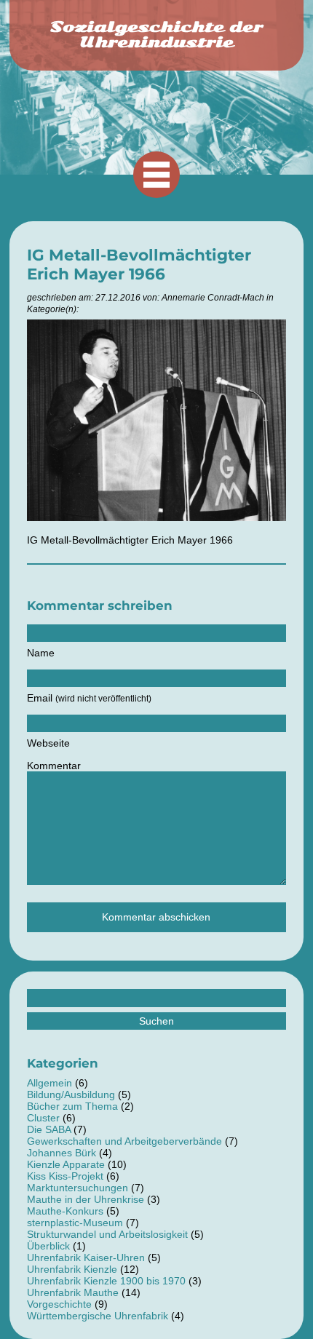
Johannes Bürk (61, 1153)
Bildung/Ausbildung (71, 1094)
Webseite (48, 743)
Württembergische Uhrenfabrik (97, 1316)
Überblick (48, 1246)
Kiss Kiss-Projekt (65, 1176)
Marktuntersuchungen (77, 1187)
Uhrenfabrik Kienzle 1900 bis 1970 (106, 1281)
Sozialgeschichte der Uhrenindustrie (156, 34)
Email (89, 698)
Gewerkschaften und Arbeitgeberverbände (124, 1141)
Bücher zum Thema (72, 1106)
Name (41, 653)
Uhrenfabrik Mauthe (73, 1292)
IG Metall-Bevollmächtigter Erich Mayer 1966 (139, 264)
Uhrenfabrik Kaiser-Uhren (86, 1257)
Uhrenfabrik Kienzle (72, 1269)
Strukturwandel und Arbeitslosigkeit (107, 1234)
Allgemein (49, 1083)
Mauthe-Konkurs (65, 1211)
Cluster (43, 1118)
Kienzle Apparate (66, 1164)
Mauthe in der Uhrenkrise (85, 1199)
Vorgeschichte (59, 1304)
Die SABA (49, 1129)
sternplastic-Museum (75, 1222)
